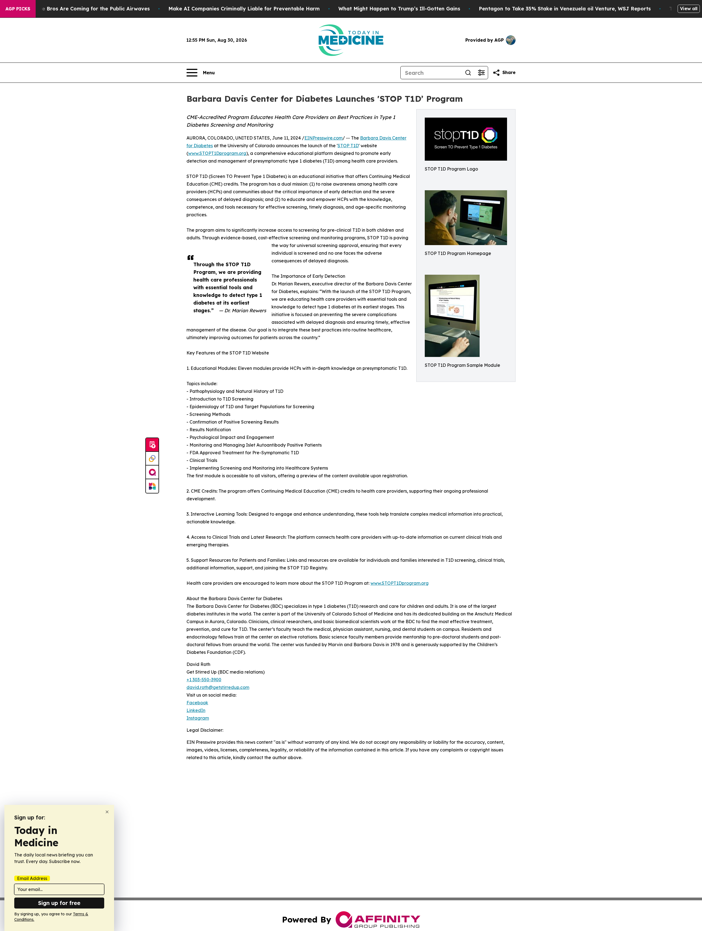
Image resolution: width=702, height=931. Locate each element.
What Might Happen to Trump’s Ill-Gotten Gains (399, 8)
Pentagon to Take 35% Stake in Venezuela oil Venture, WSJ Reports (565, 8)
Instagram (197, 718)
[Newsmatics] (152, 486)
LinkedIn (195, 710)
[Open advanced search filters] (481, 72)
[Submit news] (152, 445)
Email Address (32, 878)
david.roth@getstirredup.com (217, 687)
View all (688, 8)
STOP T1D (348, 145)
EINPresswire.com (323, 138)
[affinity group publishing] (152, 472)
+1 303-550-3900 (203, 679)
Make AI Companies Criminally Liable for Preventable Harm (244, 8)
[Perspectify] (152, 459)
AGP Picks (17, 9)
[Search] (468, 72)
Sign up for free (59, 902)
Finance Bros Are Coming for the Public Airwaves (88, 8)
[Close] (107, 811)
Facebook (197, 702)
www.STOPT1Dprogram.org (217, 153)
